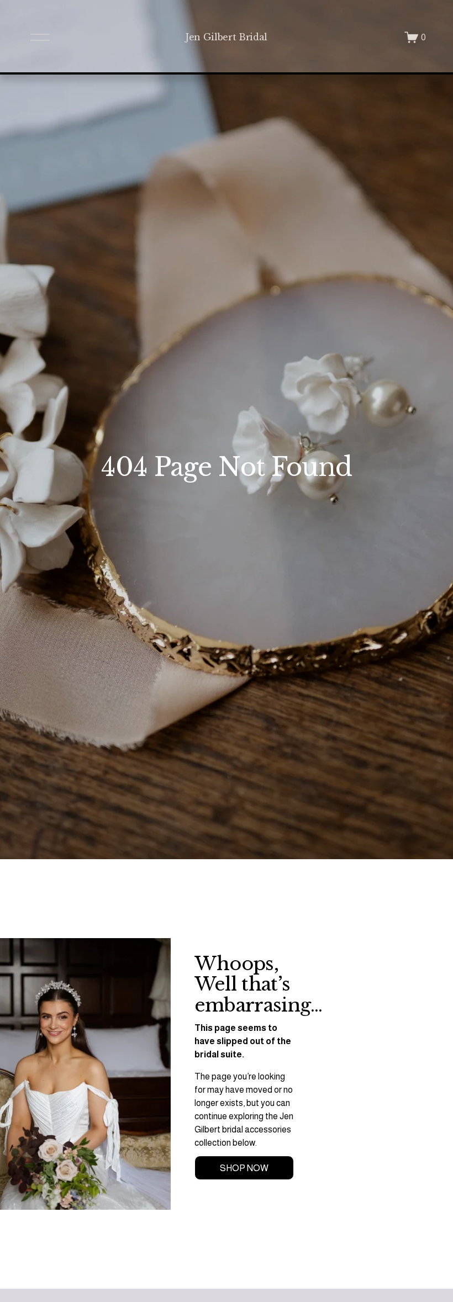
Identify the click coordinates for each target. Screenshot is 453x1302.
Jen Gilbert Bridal (226, 37)
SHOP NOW (244, 1168)
